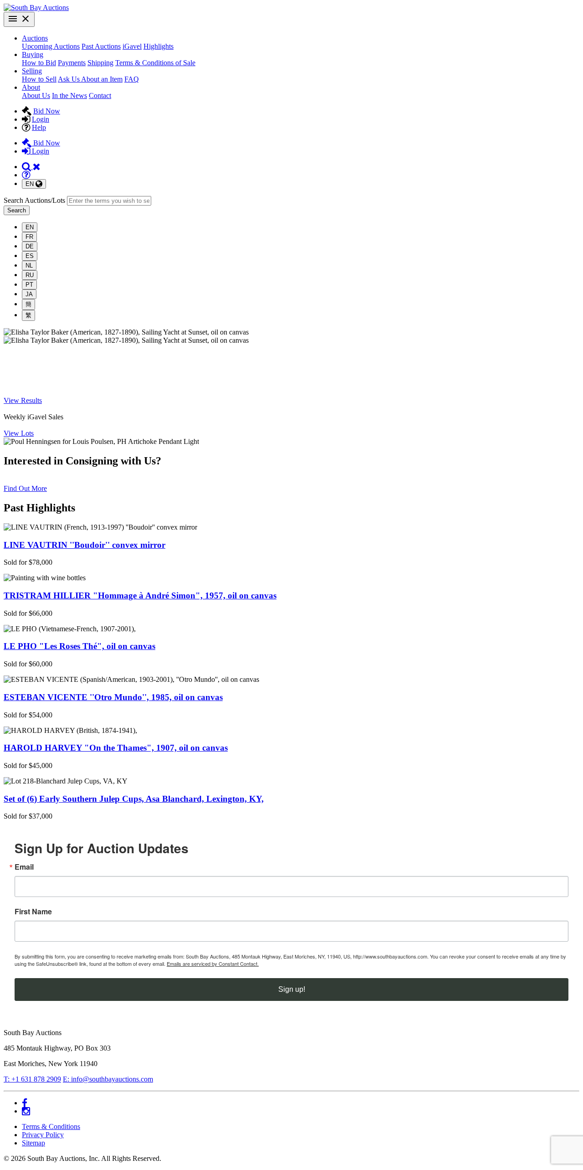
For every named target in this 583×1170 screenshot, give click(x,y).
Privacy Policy (43, 1135)
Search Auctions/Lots (34, 200)
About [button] (31, 87)
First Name (33, 911)
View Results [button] (23, 400)
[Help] (26, 175)
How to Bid (39, 63)
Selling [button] (32, 71)
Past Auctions (101, 46)
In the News (69, 95)
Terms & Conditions (51, 1126)
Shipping (100, 63)
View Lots (19, 433)
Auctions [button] (35, 38)
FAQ (131, 79)
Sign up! (291, 989)
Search (16, 210)
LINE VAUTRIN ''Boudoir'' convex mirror (84, 545)
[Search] (31, 166)
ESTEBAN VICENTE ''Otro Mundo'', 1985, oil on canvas (113, 697)
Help (39, 127)
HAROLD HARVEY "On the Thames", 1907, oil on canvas (116, 748)
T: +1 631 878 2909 (32, 1079)
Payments (72, 63)
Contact (100, 95)
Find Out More (25, 488)
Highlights (158, 46)
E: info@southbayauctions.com (108, 1079)
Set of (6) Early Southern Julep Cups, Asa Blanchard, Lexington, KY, (134, 799)
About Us (36, 95)
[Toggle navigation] (19, 19)
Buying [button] (32, 54)
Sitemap (33, 1143)
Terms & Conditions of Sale (155, 63)
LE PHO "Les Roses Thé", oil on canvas (79, 646)
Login (40, 119)
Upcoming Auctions (51, 46)
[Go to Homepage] (36, 7)
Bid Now (46, 111)
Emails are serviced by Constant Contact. (213, 963)
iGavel (132, 46)
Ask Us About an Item (90, 79)
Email (24, 867)
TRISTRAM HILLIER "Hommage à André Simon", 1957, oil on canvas (140, 595)
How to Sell (39, 79)
